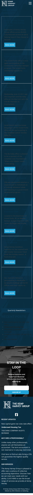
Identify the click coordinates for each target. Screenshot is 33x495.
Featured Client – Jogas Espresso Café (15, 210)
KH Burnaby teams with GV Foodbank (15, 241)
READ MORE (9, 45)
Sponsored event (12, 149)
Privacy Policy (25, 489)
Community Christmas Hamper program (15, 55)
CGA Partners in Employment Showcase (15, 88)
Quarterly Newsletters (16, 310)
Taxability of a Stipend (15, 178)
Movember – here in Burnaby (14, 272)
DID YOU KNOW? (10, 339)
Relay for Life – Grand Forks (14, 119)
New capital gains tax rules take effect (16, 424)
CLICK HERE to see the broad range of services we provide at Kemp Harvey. (16, 481)
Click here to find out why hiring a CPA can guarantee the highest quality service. (16, 456)
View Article (16, 39)
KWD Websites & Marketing (20, 491)
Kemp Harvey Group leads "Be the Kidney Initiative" (14, 23)
